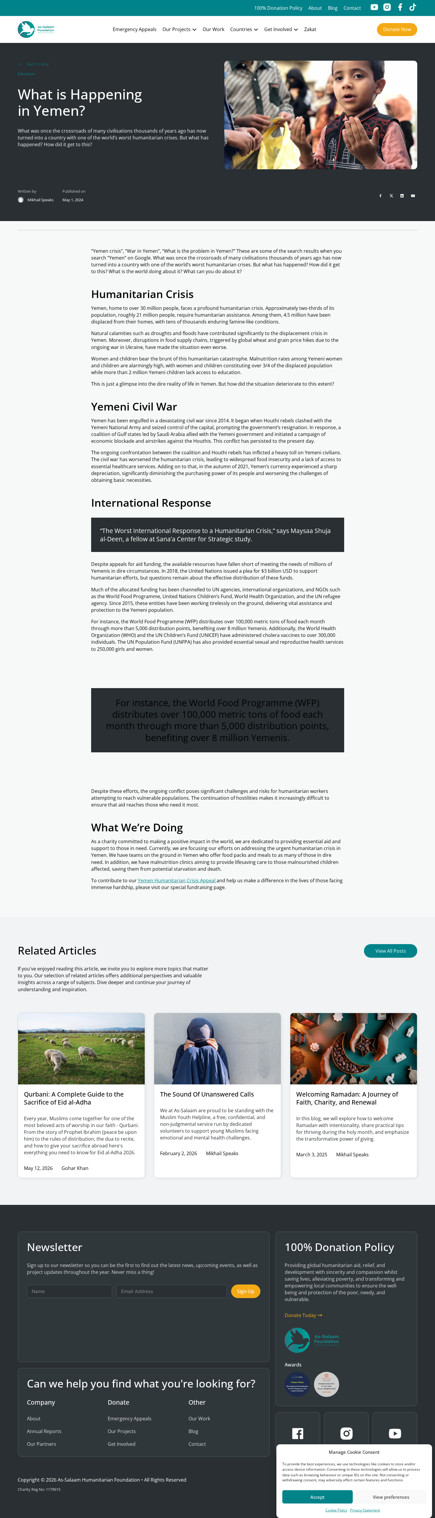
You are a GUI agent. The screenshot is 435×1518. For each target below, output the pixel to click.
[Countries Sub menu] (256, 29)
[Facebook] (380, 195)
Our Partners (41, 1444)
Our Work (213, 29)
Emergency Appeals (135, 29)
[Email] (412, 195)
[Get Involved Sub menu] (296, 29)
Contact (352, 8)
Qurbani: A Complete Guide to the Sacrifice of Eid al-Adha (74, 1098)
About (315, 8)
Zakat (310, 29)
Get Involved (278, 29)
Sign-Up (245, 1291)
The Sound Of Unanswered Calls (207, 1094)
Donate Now (397, 29)
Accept (317, 1497)
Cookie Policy (336, 1510)
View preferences (391, 1497)
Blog (333, 8)
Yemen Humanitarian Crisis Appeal (177, 880)
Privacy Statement (365, 1510)
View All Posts (391, 951)
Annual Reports (44, 1431)
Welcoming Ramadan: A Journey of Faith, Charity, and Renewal (347, 1098)
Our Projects (176, 29)
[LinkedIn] (402, 195)
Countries (241, 29)
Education (27, 73)
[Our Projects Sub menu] (194, 29)
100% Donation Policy (278, 8)
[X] (391, 195)
